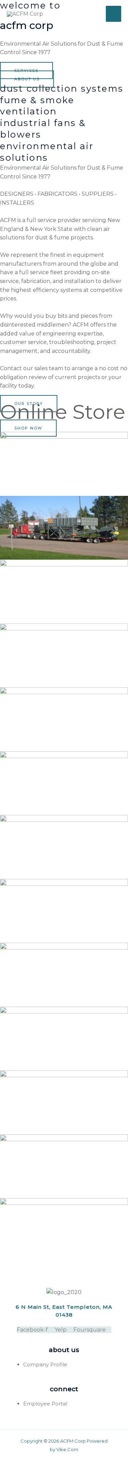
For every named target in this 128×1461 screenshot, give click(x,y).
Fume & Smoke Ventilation (37, 106)
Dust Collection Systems (62, 88)
